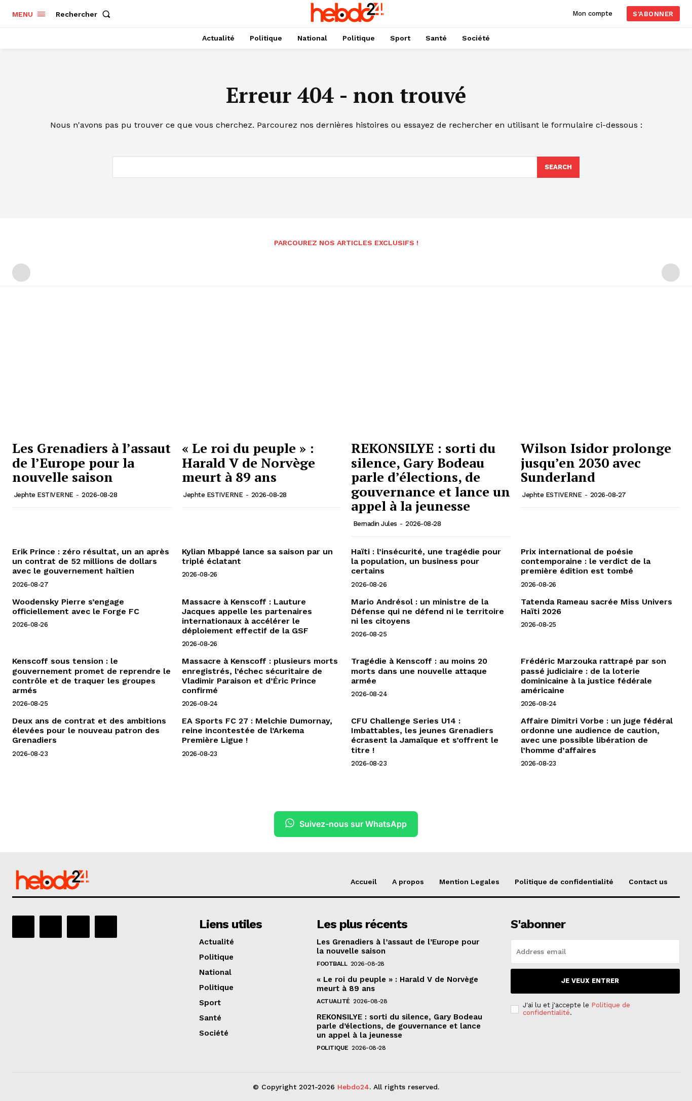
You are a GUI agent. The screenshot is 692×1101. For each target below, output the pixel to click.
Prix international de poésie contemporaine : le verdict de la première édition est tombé (585, 561)
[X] (78, 927)
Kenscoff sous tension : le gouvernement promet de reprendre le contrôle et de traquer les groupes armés (91, 675)
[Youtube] (106, 927)
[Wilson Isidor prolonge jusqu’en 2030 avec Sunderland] (600, 375)
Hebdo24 (353, 1087)
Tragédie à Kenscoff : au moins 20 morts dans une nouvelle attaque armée (419, 670)
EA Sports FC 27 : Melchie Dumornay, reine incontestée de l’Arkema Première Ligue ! (257, 730)
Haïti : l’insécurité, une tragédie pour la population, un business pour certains (426, 561)
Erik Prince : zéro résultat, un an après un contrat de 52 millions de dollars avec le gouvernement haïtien (90, 561)
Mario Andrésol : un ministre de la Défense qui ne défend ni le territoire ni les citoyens (427, 611)
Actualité (333, 1001)
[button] (85, 14)
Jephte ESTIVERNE (43, 495)
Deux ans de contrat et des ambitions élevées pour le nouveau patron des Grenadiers (89, 730)
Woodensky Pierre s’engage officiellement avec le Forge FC (75, 606)
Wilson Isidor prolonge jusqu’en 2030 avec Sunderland (596, 462)
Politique (333, 1047)
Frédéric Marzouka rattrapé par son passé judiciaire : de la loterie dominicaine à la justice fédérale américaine (593, 675)
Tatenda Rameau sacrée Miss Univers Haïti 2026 (596, 606)
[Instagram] (51, 927)
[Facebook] (23, 927)
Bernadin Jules (375, 523)
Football (332, 963)
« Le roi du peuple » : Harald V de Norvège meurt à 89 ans (248, 462)
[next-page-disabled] (671, 272)
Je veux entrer (590, 980)
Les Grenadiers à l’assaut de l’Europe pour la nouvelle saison (91, 462)
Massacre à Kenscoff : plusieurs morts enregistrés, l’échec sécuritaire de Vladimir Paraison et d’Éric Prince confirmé (260, 675)
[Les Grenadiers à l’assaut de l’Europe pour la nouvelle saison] (92, 375)
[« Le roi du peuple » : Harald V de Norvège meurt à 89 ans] (261, 375)
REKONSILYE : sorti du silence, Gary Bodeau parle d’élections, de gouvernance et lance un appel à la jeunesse (430, 476)
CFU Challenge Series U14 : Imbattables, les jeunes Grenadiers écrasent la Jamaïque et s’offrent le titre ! (424, 735)
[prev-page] (21, 272)
